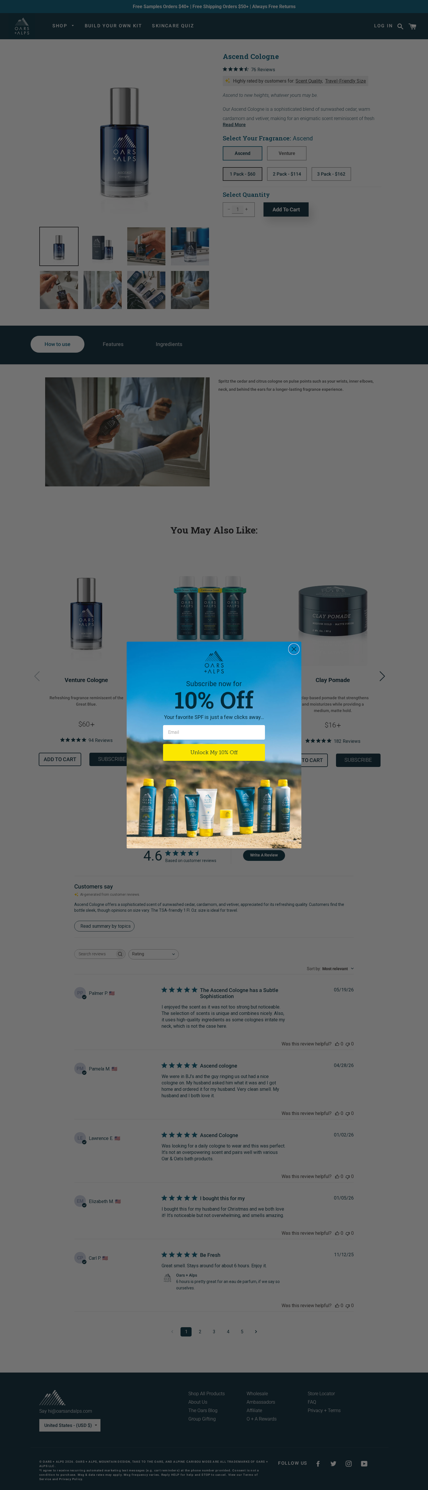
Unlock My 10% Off (214, 752)
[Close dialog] (294, 649)
